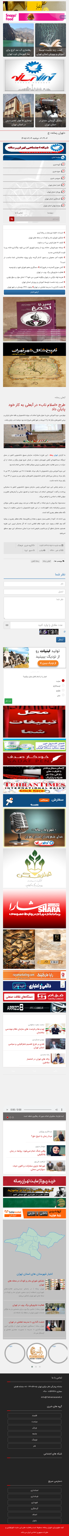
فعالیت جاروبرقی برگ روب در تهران (50, 272)
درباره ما (50, 213)
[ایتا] (56, 1472)
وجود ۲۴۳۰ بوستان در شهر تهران (19, 287)
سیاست (35, 1421)
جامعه (34, 1433)
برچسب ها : (58, 561)
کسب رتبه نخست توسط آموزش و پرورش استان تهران (43, 282)
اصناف (34, 1514)
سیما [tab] (13, 1071)
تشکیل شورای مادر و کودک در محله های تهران (46, 237)
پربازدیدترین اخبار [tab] (19, 227)
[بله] (12, 1472)
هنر (34, 1446)
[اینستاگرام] (56, 1463)
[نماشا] (34, 1463)
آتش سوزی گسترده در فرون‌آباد (51, 267)
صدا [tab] (34, 1071)
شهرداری (34, 1502)
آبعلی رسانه (47, 561)
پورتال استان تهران (53, 192)
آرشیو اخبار (34, 292)
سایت (58, 681)
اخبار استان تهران (54, 185)
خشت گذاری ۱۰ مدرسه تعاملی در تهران (49, 287)
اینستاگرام (56, 686)
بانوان (34, 1520)
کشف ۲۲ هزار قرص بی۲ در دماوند (50, 242)
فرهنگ (34, 1439)
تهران (54, 455)
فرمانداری (34, 1496)
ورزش (34, 1427)
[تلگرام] (23, 1463)
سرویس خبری (55, 178)
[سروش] (45, 1472)
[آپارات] (12, 1463)
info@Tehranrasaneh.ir (51, 1397)
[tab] (34, 165)
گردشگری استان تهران (52, 199)
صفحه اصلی (56, 157)
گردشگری (34, 1508)
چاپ (41, 550)
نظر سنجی (34, 671)
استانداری (34, 1490)
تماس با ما (19, 213)
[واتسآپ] (45, 1463)
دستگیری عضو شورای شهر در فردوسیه (23, 267)
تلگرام (58, 691)
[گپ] (34, 1472)
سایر (58, 695)
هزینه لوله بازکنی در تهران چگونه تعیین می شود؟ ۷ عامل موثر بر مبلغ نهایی (35, 277)
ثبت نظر (8, 701)
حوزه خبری (56, 171)
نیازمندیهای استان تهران (51, 205)
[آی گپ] (23, 1472)
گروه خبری (56, 164)
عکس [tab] (55, 1071)
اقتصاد (34, 1415)
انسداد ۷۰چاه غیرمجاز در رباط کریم (50, 232)
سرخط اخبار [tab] (50, 227)
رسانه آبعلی (35, 561)
